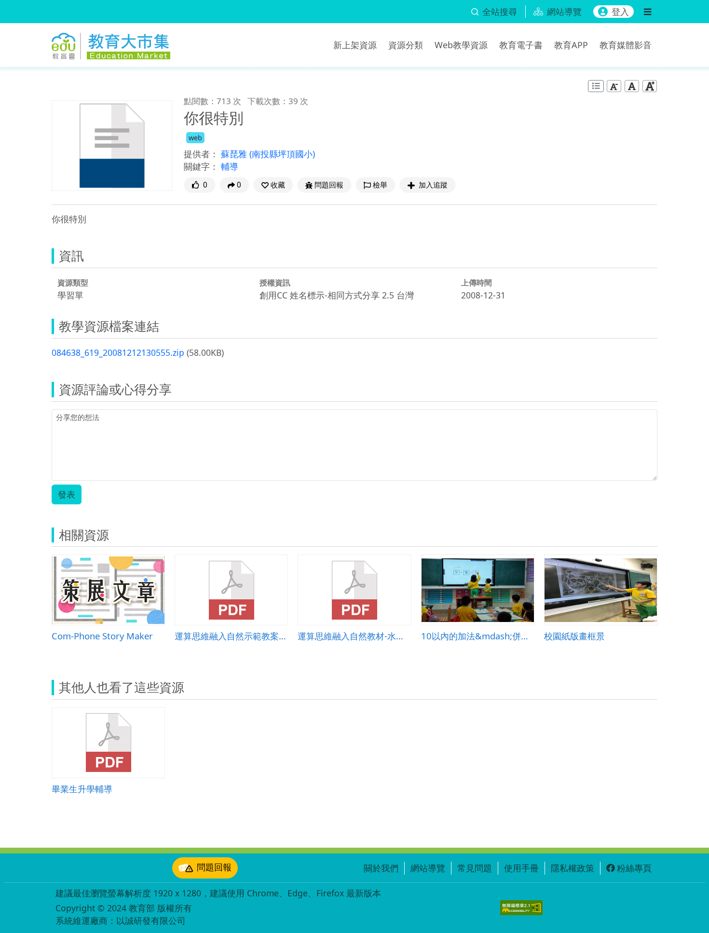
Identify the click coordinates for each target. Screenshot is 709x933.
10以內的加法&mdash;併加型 (477, 636)
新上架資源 (355, 45)
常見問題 (474, 868)
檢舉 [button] (380, 185)
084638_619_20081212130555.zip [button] (118, 352)
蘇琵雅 (235, 154)
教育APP (571, 45)
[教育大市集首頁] (111, 43)
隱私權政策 (572, 868)
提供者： (201, 154)
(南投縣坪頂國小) (282, 154)
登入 (620, 11)
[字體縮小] (614, 86)
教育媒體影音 (626, 45)
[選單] (647, 11)
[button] (273, 185)
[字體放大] (649, 86)
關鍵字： (201, 166)
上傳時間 (476, 282)
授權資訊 (274, 282)
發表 (66, 494)
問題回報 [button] (328, 185)
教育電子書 (521, 45)
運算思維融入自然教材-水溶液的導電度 (354, 636)
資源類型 (72, 282)
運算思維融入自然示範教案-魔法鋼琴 (231, 636)
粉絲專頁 (634, 868)
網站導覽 (427, 868)
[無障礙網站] (521, 907)
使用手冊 (521, 868)
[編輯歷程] (596, 86)
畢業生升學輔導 (82, 789)
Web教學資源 (461, 45)
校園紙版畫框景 (574, 636)
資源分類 (405, 45)
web (195, 137)
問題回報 (214, 867)
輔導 (229, 166)
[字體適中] (632, 86)
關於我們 (381, 868)
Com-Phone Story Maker (102, 636)
